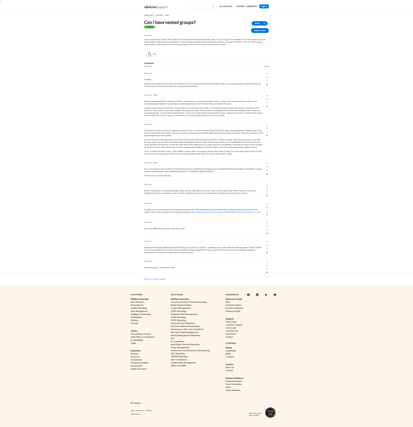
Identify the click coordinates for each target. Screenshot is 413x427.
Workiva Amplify (233, 311)
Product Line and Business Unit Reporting (190, 350)
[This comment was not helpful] (267, 81)
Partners (135, 320)
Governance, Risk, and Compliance (187, 329)
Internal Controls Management (185, 332)
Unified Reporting (139, 308)
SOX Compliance (179, 360)
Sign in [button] (264, 6)
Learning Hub (232, 331)
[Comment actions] (267, 84)
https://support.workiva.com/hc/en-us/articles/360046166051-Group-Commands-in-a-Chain (225, 212)
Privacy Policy (140, 410)
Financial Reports (234, 381)
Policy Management (180, 347)
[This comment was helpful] (267, 74)
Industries (136, 351)
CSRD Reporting (178, 311)
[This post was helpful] (149, 54)
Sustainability (137, 340)
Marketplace (136, 317)
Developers (231, 334)
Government (136, 366)
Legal (133, 343)
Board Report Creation (181, 305)
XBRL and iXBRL (179, 366)
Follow (257, 23)
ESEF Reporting (178, 317)
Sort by (266, 66)
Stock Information (234, 384)
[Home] (156, 7)
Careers (229, 364)
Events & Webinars (234, 308)
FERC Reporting (178, 320)
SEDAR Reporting (179, 356)
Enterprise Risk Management (184, 314)
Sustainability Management (183, 363)
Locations (230, 357)
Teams (134, 331)
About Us (230, 367)
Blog (228, 302)
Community (159, 15)
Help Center (231, 322)
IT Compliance (177, 341)
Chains (167, 15)
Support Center (148, 15)
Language (227, 6)
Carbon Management (180, 308)
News (228, 387)
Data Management (139, 311)
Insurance (135, 357)
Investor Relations (235, 378)
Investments (136, 360)
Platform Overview (140, 299)
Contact (229, 337)
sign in (151, 279)
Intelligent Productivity (141, 314)
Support (230, 319)
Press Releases (233, 390)
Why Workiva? (137, 302)
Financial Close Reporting (183, 323)
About (229, 348)
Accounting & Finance (141, 334)
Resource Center (234, 299)
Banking (134, 354)
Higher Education (139, 369)
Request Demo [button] (260, 30)
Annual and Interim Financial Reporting (189, 302)
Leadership (231, 351)
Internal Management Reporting (185, 335)
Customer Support (234, 325)
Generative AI (137, 305)
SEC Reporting (178, 353)
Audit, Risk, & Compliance (143, 337)
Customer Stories (234, 305)
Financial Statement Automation (185, 326)
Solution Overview (180, 299)
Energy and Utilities (140, 363)
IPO (172, 338)
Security (134, 323)
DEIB (228, 354)
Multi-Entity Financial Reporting (185, 344)
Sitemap (148, 410)
